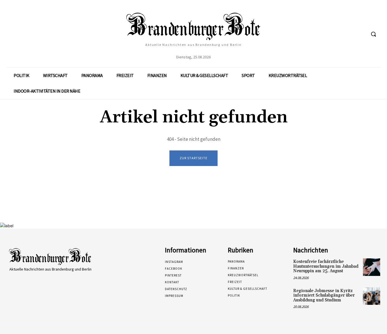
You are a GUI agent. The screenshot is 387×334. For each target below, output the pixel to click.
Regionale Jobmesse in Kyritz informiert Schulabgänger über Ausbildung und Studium (324, 295)
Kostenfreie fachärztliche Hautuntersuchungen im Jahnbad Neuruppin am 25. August (325, 266)
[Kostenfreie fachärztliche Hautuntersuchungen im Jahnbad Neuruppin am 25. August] (371, 267)
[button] (373, 34)
